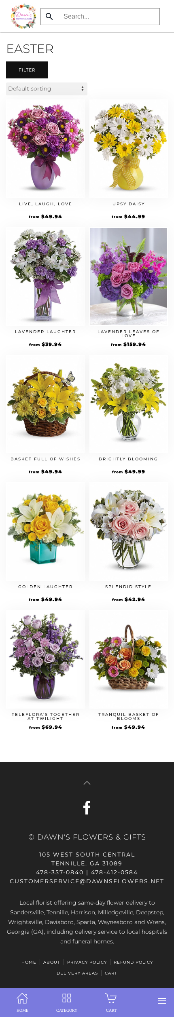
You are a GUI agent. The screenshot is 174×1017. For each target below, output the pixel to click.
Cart (111, 973)
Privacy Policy (87, 962)
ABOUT (51, 962)
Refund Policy (133, 962)
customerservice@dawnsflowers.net (87, 881)
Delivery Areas (77, 973)
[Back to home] (21, 16)
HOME (28, 962)
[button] (162, 1001)
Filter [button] (27, 70)
